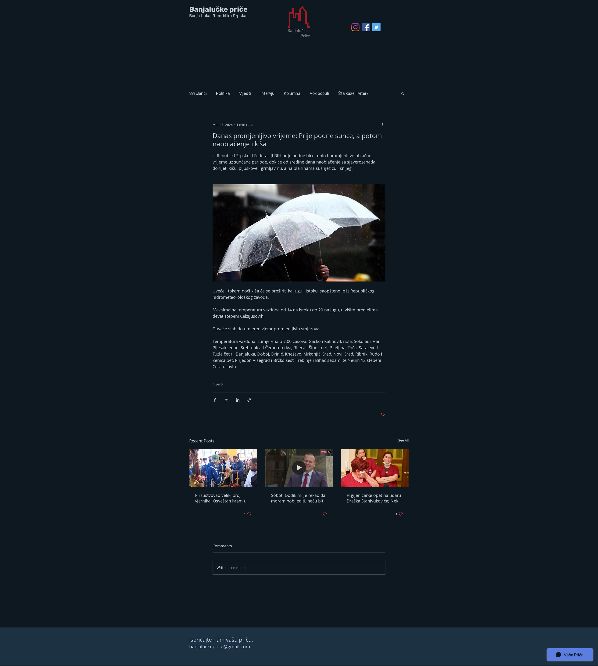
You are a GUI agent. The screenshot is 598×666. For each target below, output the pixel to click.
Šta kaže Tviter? (353, 93)
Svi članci (198, 93)
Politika (223, 93)
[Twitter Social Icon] (376, 27)
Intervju (267, 93)
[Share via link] (249, 400)
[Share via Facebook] (215, 400)
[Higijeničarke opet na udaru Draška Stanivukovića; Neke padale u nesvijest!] (375, 468)
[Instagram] (355, 27)
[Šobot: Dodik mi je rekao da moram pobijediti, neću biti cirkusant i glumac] (299, 468)
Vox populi (319, 93)
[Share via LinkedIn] (237, 400)
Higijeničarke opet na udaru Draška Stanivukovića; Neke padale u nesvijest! (374, 498)
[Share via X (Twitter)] (226, 400)
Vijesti (245, 93)
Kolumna (292, 93)
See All (403, 440)
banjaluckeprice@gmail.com (219, 646)
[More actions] (382, 124)
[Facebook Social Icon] (366, 27)
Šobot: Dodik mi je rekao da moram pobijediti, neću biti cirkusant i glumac (298, 498)
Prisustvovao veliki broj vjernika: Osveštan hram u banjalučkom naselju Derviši (223, 498)
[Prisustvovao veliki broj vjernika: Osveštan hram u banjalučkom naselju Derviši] (223, 468)
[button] (403, 93)
